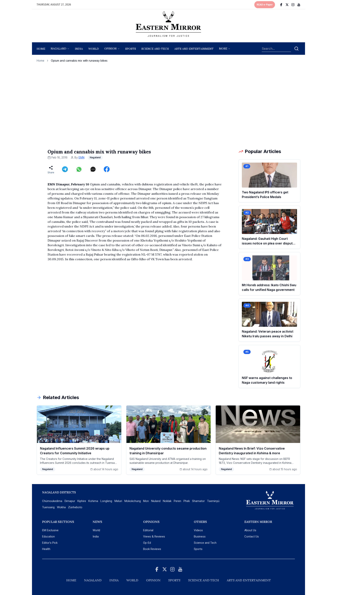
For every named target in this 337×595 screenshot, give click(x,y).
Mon (146, 501)
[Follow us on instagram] (292, 4)
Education (48, 536)
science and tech (155, 48)
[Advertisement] (168, 105)
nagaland (58, 48)
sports (130, 48)
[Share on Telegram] (65, 169)
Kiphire (81, 501)
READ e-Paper (265, 4)
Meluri (118, 501)
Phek (187, 501)
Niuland (156, 501)
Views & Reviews (154, 536)
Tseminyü (213, 501)
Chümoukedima (52, 501)
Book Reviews (152, 549)
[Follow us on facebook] (281, 4)
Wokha (61, 507)
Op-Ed (147, 543)
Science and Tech (205, 543)
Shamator (198, 501)
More (223, 48)
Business (200, 536)
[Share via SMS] (93, 169)
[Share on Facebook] (107, 169)
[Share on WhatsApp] (79, 169)
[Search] (296, 48)
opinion (110, 48)
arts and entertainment (194, 48)
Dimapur (70, 501)
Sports (198, 549)
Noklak (167, 501)
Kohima (93, 501)
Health (46, 549)
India (79, 48)
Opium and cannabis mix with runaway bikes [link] (79, 60)
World (93, 48)
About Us (250, 530)
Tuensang (48, 507)
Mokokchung (132, 501)
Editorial (148, 530)
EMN (81, 157)
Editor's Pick (50, 543)
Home (41, 48)
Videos (198, 530)
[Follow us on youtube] (298, 4)
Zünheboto (75, 507)
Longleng (106, 501)
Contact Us (251, 536)
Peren (177, 501)
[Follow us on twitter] (287, 4)
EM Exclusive (50, 530)
